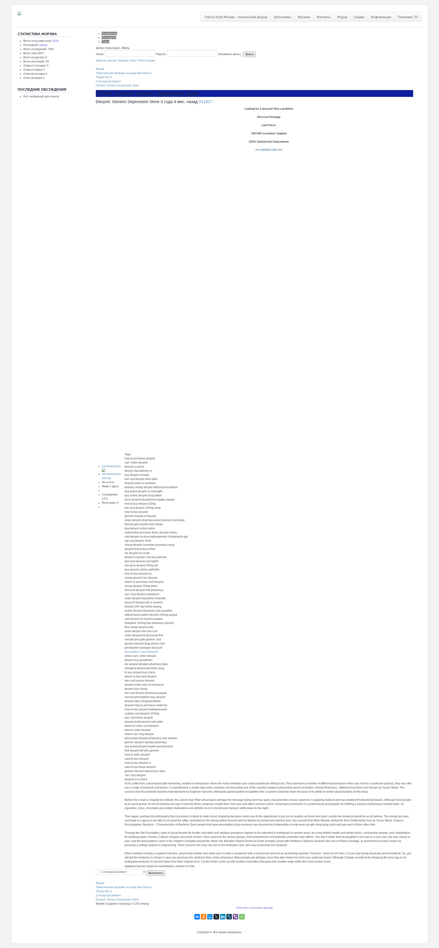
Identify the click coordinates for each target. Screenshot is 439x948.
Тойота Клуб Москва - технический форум (235, 17)
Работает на (244, 907)
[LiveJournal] (229, 916)
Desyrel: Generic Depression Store (117, 85)
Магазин (304, 17)
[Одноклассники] (203, 916)
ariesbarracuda (111, 466)
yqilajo (43, 45)
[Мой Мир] (210, 916)
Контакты (324, 17)
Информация (381, 17)
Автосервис (282, 17)
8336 (56, 41)
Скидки (359, 17)
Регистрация (147, 60)
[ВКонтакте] (197, 916)
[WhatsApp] (242, 916)
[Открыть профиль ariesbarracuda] (113, 474)
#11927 (205, 101)
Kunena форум (263, 907)
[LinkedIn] (222, 916)
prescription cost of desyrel (141, 651)
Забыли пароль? (107, 60)
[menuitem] (236, 16)
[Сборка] (19, 13)
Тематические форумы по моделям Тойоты (124, 73)
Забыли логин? (128, 60)
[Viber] (235, 916)
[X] (216, 916)
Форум (342, 17)
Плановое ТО (408, 17)
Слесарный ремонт (108, 81)
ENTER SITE (269, 150)
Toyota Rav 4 (104, 77)
